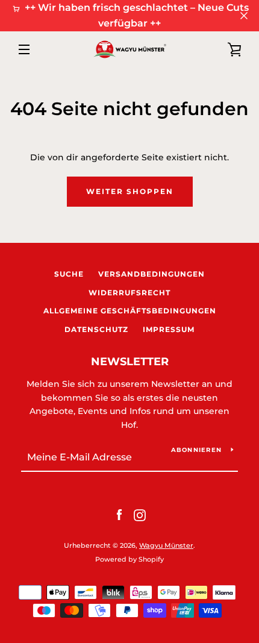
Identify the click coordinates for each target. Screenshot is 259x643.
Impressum (169, 329)
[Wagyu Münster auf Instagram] (140, 514)
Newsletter (130, 361)
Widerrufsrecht (129, 292)
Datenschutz (96, 329)
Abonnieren (196, 450)
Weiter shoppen (129, 191)
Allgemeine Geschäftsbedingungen (129, 310)
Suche (69, 273)
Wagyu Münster (166, 545)
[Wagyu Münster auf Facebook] (119, 514)
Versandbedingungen (151, 273)
